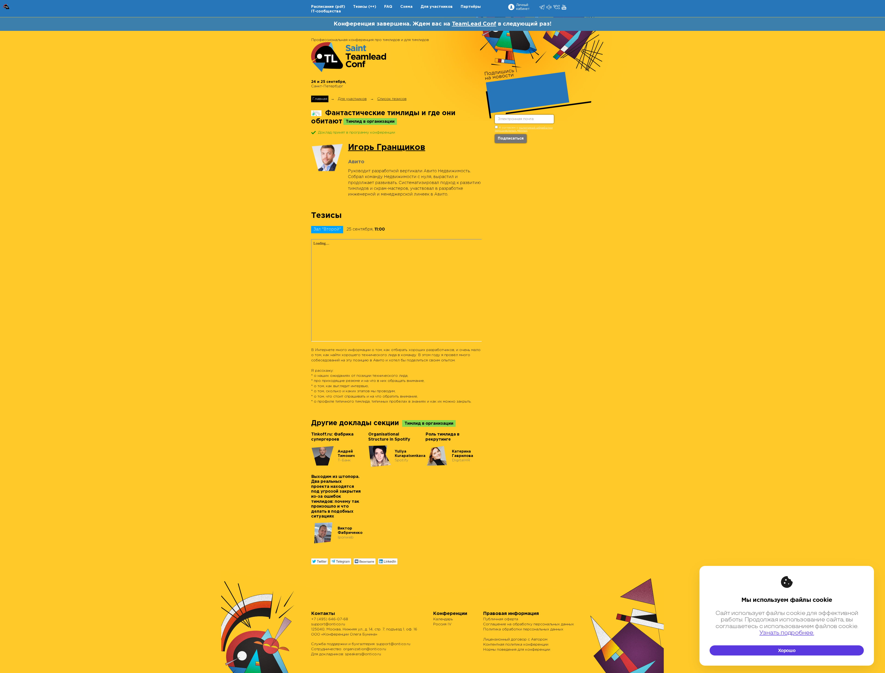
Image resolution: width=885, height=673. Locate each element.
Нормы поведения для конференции (516, 649)
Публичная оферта (500, 619)
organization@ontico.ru (364, 649)
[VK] (556, 7)
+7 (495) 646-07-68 (329, 619)
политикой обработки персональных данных (524, 129)
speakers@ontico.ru (363, 654)
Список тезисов (392, 99)
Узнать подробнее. (786, 632)
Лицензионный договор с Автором (515, 639)
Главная (319, 99)
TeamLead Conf (474, 23)
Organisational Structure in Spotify (389, 437)
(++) (372, 7)
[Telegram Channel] (549, 7)
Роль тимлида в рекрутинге (442, 437)
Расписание (322, 7)
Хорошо (787, 650)
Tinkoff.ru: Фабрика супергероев (332, 437)
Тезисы (360, 7)
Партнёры (471, 7)
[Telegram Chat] (542, 7)
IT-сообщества (326, 11)
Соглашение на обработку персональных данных (528, 624)
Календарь (443, 619)
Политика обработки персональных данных (523, 629)
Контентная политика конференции (515, 644)
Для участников (437, 7)
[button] (319, 561)
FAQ (388, 7)
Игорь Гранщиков (386, 147)
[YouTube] (564, 7)
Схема (406, 7)
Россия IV (442, 624)
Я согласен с (524, 129)
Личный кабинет (523, 7)
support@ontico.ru (328, 624)
